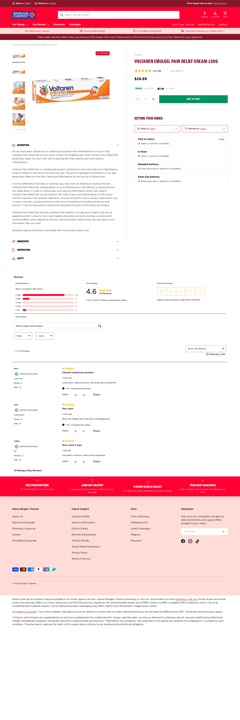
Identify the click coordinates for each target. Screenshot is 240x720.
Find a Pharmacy (140, 516)
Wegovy (135, 534)
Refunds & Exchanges (84, 534)
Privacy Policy (80, 552)
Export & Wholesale (23, 522)
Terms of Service (81, 558)
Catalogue (75, 24)
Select (27, 3)
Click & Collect (80, 528)
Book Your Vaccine (183, 24)
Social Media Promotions (86, 546)
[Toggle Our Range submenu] (27, 25)
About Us (17, 516)
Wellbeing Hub (206, 24)
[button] (225, 15)
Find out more (220, 3)
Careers (16, 534)
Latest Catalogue (140, 528)
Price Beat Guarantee (24, 540)
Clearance (59, 24)
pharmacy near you (187, 599)
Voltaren (138, 55)
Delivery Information (83, 522)
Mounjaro (136, 540)
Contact (223, 24)
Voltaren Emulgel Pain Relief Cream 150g (39, 45)
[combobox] (118, 15)
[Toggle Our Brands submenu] (48, 25)
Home (15, 45)
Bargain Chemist (28, 583)
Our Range (18, 24)
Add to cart (193, 99)
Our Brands (39, 24)
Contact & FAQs (81, 516)
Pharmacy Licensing (23, 528)
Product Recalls (80, 540)
